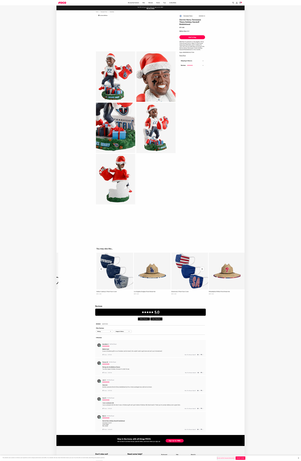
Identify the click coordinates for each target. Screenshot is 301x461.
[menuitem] (133, 2)
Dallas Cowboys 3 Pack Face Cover (106, 291)
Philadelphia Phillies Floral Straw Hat (219, 291)
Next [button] (202, 269)
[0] (240, 3)
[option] (150, 8)
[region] (150, 458)
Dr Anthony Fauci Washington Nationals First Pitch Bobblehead (73, 292)
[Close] (298, 458)
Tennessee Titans (188, 16)
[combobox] (104, 331)
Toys (164, 2)
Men (144, 2)
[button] (105, 354)
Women (150, 2)
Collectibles (172, 2)
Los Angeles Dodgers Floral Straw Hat (144, 291)
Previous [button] (101, 269)
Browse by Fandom (133, 2)
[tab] (144, 318)
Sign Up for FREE (174, 440)
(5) (204, 16)
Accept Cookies (240, 458)
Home (158, 2)
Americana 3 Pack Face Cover (180, 291)
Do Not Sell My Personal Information (225, 458)
